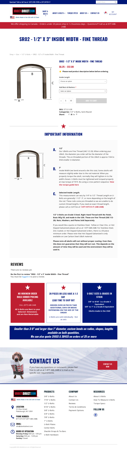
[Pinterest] (77, 114)
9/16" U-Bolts (49, 407)
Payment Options (76, 410)
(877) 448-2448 (30, 305)
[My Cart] (104, 13)
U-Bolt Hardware (51, 435)
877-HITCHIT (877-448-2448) (26, 419)
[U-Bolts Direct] (24, 13)
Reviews (72, 403)
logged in (26, 276)
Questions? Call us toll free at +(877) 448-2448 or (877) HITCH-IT (30, 2)
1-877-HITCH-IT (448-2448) (92, 207)
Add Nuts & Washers (67, 87)
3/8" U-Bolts (49, 396)
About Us (83, 13)
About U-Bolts (58, 13)
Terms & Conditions (77, 407)
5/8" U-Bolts (49, 410)
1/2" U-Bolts (25, 54)
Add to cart (91, 100)
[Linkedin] (74, 114)
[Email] (72, 114)
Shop (11, 54)
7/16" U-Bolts (49, 400)
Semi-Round (86, 112)
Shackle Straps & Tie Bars (55, 431)
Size (17, 54)
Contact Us (94, 13)
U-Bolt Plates (49, 424)
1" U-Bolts (48, 421)
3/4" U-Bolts (49, 414)
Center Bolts (49, 428)
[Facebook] (69, 114)
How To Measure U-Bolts (104, 400)
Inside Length (64, 77)
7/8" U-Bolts (49, 417)
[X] (67, 114)
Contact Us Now (107, 365)
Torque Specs (72, 13)
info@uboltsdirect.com (24, 426)
